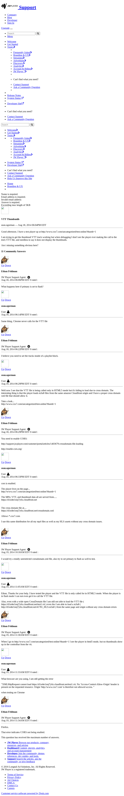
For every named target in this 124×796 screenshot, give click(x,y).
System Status (14, 98)
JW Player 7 (19, 71)
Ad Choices (13, 780)
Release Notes (14, 95)
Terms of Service (15, 774)
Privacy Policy (14, 777)
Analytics (17, 66)
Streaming (18, 58)
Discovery (18, 63)
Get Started (12, 44)
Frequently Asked (21, 52)
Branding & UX (21, 55)
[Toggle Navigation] (11, 28)
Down (8, 265)
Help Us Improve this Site (19, 178)
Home (10, 183)
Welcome (11, 41)
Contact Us (12, 785)
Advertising (18, 60)
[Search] (38, 33)
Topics (10, 47)
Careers (11, 788)
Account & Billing (22, 68)
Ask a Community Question (26, 87)
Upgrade (5, 28)
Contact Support (21, 84)
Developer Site (14, 103)
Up (2, 265)
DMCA (11, 782)
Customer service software (25, 793)
